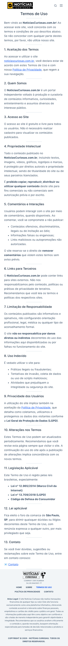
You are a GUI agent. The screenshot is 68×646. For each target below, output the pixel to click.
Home (19, 587)
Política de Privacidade (27, 69)
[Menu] (62, 5)
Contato (13, 564)
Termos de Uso (44, 587)
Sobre (29, 587)
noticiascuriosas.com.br (19, 60)
